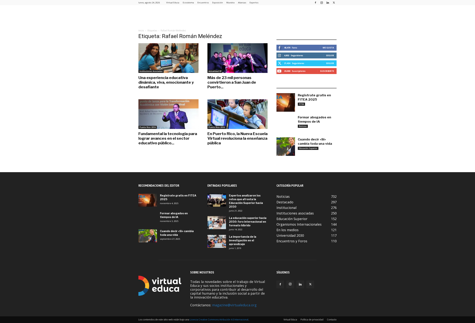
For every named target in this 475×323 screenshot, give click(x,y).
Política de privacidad (312, 319)
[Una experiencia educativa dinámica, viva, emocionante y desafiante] (168, 58)
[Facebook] (315, 2)
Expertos (254, 2)
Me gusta (328, 47)
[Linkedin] (327, 2)
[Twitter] (334, 2)
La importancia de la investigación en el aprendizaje (242, 240)
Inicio (141, 30)
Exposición (217, 2)
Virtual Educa (172, 2)
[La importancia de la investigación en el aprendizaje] (216, 241)
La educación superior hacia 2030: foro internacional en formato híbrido (247, 221)
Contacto (332, 319)
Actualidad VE (215, 71)
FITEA (301, 104)
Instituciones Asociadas (151, 71)
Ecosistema (188, 2)
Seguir (330, 55)
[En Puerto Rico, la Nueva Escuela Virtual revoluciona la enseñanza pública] (237, 114)
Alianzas (242, 2)
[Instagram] (321, 2)
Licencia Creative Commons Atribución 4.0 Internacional (219, 319)
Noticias (303, 126)
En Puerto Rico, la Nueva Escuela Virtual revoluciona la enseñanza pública (237, 138)
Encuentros (203, 2)
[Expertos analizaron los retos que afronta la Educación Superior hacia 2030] (216, 200)
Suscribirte (327, 71)
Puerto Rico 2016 (148, 127)
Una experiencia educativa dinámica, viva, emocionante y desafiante (166, 82)
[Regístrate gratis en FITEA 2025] (285, 102)
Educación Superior (308, 148)
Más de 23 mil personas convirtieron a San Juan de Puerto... (231, 82)
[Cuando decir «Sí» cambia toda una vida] (285, 146)
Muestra (230, 2)
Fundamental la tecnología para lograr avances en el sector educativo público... (167, 138)
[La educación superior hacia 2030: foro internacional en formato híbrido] (216, 222)
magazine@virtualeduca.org (234, 305)
